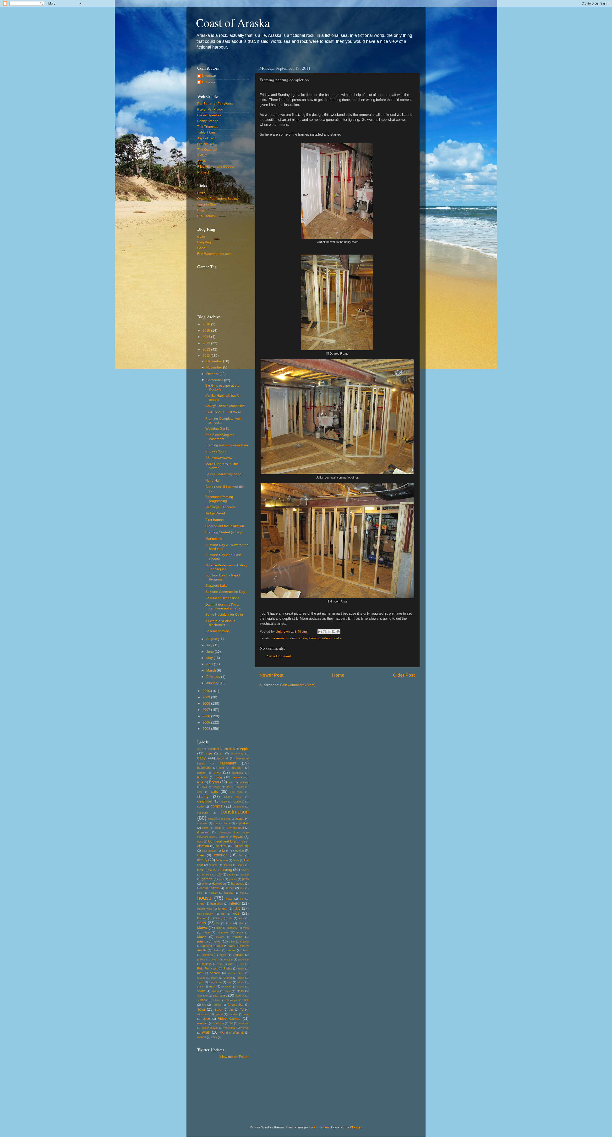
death (205, 827)
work (206, 1032)
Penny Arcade (207, 121)
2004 (206, 728)
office (232, 941)
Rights (228, 968)
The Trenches (207, 126)
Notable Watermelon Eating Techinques (226, 567)
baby (201, 758)
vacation (233, 1014)
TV (242, 1009)
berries (201, 772)
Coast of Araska (233, 22)
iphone (222, 908)
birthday (202, 777)
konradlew (321, 1127)
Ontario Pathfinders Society (218, 199)
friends (245, 870)
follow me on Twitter (234, 1057)
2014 (206, 337)
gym (204, 883)
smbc (200, 986)
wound (201, 1037)
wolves (244, 1027)
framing (314, 638)
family (202, 860)
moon (239, 932)
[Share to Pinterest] (338, 631)
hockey (213, 892)
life (217, 923)
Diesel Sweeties (209, 115)
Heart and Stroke (208, 888)
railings (207, 964)
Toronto (216, 1004)
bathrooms (204, 767)
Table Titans (206, 132)
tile (204, 1004)
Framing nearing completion (226, 445)
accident (213, 749)
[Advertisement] (218, 1084)
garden (207, 879)
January (212, 683)
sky (229, 982)
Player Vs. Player (210, 109)
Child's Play (232, 797)
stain (227, 991)
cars (199, 792)
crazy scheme (221, 823)
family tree (222, 860)
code (200, 806)
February (213, 677)
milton (206, 932)
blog (219, 777)
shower (228, 977)
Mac (241, 923)
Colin (201, 236)
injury (200, 903)
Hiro (199, 892)
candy (217, 787)
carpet (240, 787)
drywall (238, 837)
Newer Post (271, 675)
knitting (217, 918)
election (203, 846)
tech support (231, 1000)
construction (298, 638)
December (214, 361)
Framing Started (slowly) (223, 532)
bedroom (237, 767)
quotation (243, 959)
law (230, 918)
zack (214, 1037)
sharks (201, 977)
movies (220, 937)
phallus (217, 950)
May (210, 658)
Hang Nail (212, 480)
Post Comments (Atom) (298, 685)
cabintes (244, 782)
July (209, 645)
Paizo (201, 193)
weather (202, 1023)
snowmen (226, 986)
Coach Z (238, 801)
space (240, 986)
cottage (239, 818)
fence (236, 860)
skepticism (215, 982)
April (210, 664)
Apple (244, 749)
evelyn (239, 850)
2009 (206, 697)
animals (229, 749)
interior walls (331, 638)
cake (205, 787)
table (216, 1000)
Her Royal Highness (220, 507)
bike (217, 772)
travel (218, 1009)
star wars (220, 995)
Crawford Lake (216, 585)
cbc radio (236, 792)
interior (234, 903)
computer (202, 812)
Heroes (229, 888)
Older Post (404, 675)
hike (242, 888)
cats (214, 791)
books (237, 777)
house (204, 898)
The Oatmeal (207, 149)
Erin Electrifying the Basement (220, 436)
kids (235, 913)
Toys (201, 1009)
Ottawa (244, 941)
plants (245, 950)
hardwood (237, 883)
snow (212, 986)
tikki (246, 1000)
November (214, 367)
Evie (200, 855)
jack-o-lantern (205, 913)
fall (240, 855)
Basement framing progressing (219, 498)
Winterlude (229, 1027)
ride (242, 964)
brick (200, 782)
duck (200, 841)
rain (220, 964)
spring (215, 991)
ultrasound (203, 1014)
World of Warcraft (232, 1032)
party (232, 946)
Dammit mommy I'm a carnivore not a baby (222, 606)
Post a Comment (278, 656)
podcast (238, 955)
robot (241, 968)
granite (233, 879)
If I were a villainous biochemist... (220, 623)
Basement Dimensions (222, 598)
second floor (235, 973)
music (201, 941)
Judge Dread (215, 513)
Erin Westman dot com (214, 254)
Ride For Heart (207, 968)
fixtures (213, 865)
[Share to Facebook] (333, 631)
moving (237, 937)
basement (279, 638)
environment (209, 850)
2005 (206, 722)
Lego (201, 923)
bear (221, 767)
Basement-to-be (217, 631)
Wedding (219, 1023)
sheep (214, 977)
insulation (216, 903)
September (215, 380)
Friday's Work (215, 451)
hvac (229, 898)
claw (224, 801)
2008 (206, 703)
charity (202, 796)
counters (202, 823)
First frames (214, 520)
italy (237, 908)
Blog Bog (204, 242)
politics (201, 959)
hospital (228, 892)
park (220, 946)
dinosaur (203, 832)
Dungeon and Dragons (225, 841)
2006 (206, 716)
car (228, 787)
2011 (206, 355)
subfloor (202, 1000)
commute (238, 806)
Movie (201, 937)
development (235, 828)
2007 (206, 710)
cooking (225, 818)
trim (231, 1009)
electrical (221, 846)
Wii (231, 1023)
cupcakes (242, 823)
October (212, 374)
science (215, 973)
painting (207, 946)
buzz (231, 782)
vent (246, 1014)
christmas (204, 801)
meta (246, 927)
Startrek (240, 995)
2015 (206, 330)
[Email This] (319, 631)
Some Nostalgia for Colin (224, 614)
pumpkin (228, 959)
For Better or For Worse (215, 104)
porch (214, 959)
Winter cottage (210, 1027)
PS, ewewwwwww (218, 458)
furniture (206, 874)
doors (224, 837)
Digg (200, 210)
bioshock (237, 772)
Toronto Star (206, 204)
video (206, 1018)
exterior (220, 855)
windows (244, 1023)
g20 (219, 874)
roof (199, 973)
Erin (225, 850)
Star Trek (202, 995)
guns (245, 879)
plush (223, 954)
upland (219, 1014)
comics (217, 806)
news (216, 941)
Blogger (355, 1127)
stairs (240, 991)
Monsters (223, 932)
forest (211, 870)
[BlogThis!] (324, 631)
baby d (222, 758)
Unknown (209, 76)
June (210, 651)
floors (241, 865)
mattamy (232, 927)
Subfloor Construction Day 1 (226, 592)
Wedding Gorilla (217, 428)
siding (241, 977)
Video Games (229, 1018)
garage (244, 874)
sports (201, 991)
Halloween (219, 883)
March (211, 670)
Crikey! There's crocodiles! (225, 406)
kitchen (202, 918)
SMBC (202, 155)
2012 (206, 349)
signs (200, 982)
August (212, 639)
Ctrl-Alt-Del (205, 144)
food (200, 870)
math (219, 927)
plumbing (207, 954)
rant (230, 964)
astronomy (237, 753)
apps (209, 753)
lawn (241, 918)
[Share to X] (329, 631)
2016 (206, 324)
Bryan (214, 782)
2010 (206, 691)
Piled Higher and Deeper (216, 166)
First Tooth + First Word (223, 412)
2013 (206, 343)
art (221, 753)
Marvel (202, 928)
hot (242, 892)
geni (221, 879)
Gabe (201, 248)
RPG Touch (206, 216)
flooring (228, 865)
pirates (231, 950)
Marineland (213, 539)
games (231, 874)
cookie (212, 818)
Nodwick (203, 172)
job (222, 913)
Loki (229, 923)
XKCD (201, 161)
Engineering (241, 846)
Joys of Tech (206, 138)
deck (217, 828)
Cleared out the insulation (224, 526)
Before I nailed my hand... (224, 474)
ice (241, 898)
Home (338, 675)
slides (240, 982)
